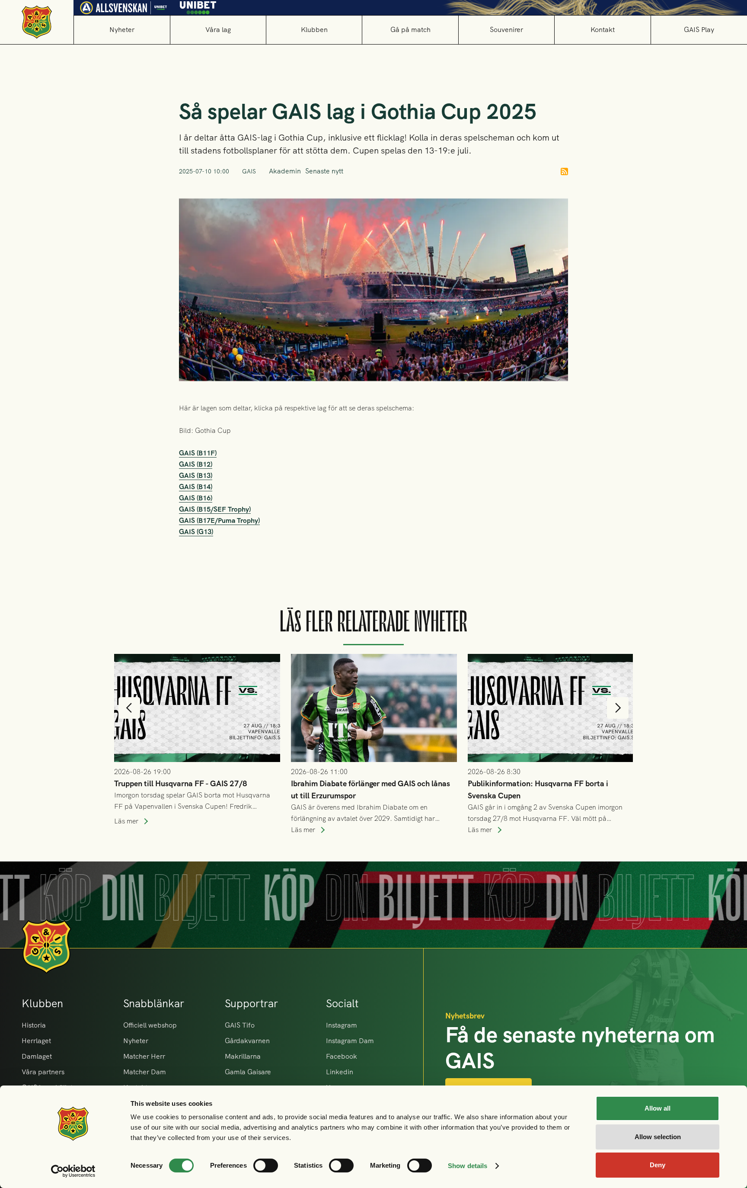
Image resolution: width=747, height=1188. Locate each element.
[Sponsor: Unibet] (198, 5)
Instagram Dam (350, 1040)
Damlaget (37, 1056)
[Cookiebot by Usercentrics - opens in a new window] (73, 1171)
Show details (467, 1165)
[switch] (265, 1165)
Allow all (657, 1108)
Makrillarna (243, 1056)
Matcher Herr (144, 1056)
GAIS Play (699, 29)
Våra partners (43, 1071)
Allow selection (658, 1136)
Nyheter (121, 29)
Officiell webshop (150, 1025)
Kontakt (603, 29)
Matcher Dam (144, 1071)
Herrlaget (36, 1040)
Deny (657, 1165)
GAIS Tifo (240, 1025)
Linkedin (339, 1071)
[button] (218, 29)
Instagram (341, 1025)
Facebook (341, 1056)
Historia (34, 1025)
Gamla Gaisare (248, 1071)
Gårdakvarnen (247, 1040)
